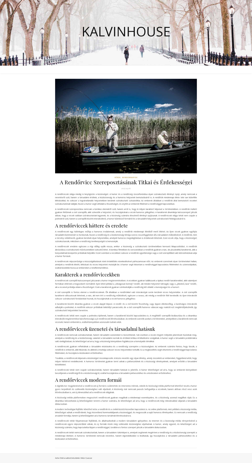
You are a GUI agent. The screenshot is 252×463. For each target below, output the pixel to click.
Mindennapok (130, 177)
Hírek (118, 177)
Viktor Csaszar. (86, 458)
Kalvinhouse (126, 31)
